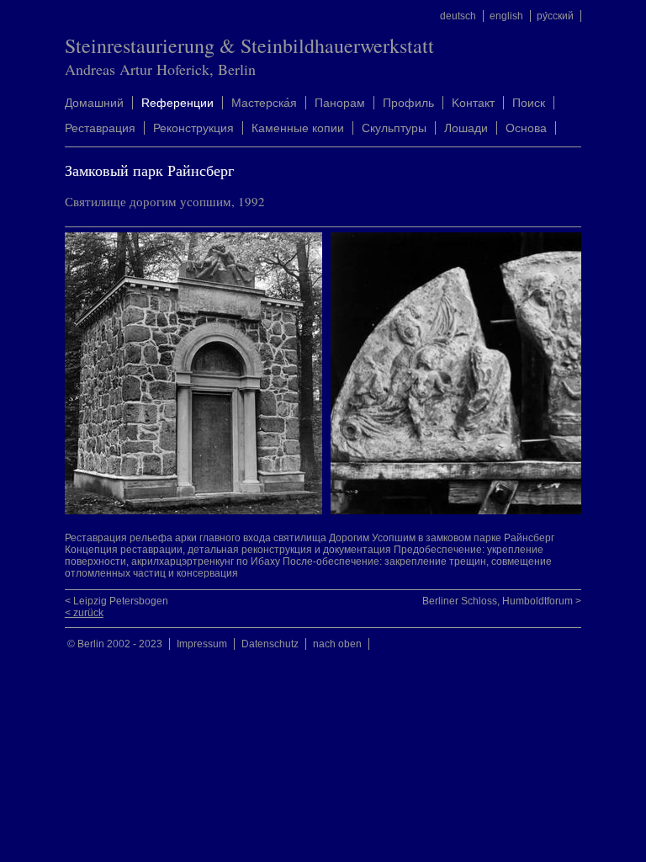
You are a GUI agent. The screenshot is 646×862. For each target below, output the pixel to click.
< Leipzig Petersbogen (116, 601)
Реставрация (100, 128)
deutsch (458, 16)
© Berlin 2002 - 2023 (114, 644)
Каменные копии (298, 128)
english (506, 16)
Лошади (466, 128)
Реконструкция (193, 128)
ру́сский (555, 16)
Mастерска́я (264, 102)
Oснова (526, 128)
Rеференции (177, 102)
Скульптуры (394, 128)
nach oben (337, 644)
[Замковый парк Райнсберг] (198, 511)
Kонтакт (473, 102)
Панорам (340, 102)
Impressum (202, 644)
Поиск (528, 102)
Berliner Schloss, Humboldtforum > (501, 601)
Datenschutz (270, 644)
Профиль (408, 102)
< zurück (84, 613)
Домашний (94, 102)
